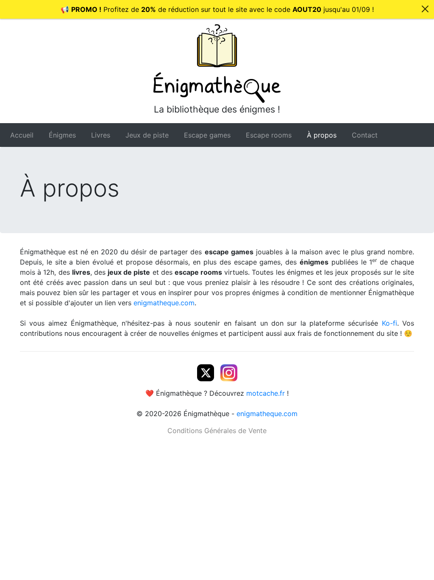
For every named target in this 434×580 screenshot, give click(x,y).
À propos (322, 135)
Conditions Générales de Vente (217, 430)
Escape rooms (269, 135)
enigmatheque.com (164, 302)
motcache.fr (265, 393)
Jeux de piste (147, 135)
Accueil (21, 135)
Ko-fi (389, 323)
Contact (365, 135)
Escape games (207, 135)
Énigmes (62, 135)
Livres (100, 135)
